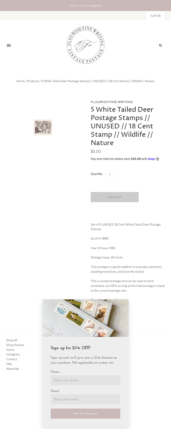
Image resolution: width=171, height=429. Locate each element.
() (156, 15)
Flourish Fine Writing (112, 102)
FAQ (9, 364)
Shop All (11, 340)
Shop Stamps (15, 345)
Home (20, 81)
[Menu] (8, 45)
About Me (12, 368)
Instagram (13, 354)
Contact (11, 359)
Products (33, 81)
